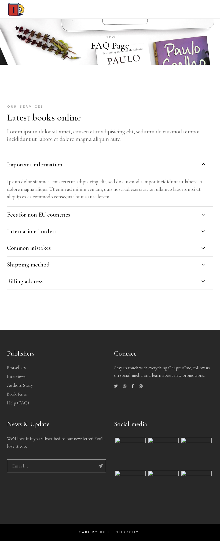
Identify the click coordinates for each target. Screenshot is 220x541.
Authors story (20, 385)
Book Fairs (17, 394)
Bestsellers (16, 367)
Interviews (16, 376)
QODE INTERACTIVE (120, 532)
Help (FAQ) (18, 403)
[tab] (110, 164)
